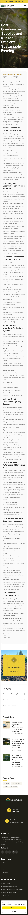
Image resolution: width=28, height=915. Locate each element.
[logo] (14, 800)
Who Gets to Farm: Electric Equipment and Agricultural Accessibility (17, 760)
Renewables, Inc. (18, 733)
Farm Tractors (8, 700)
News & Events (7, 883)
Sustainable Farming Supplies (12, 74)
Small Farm (6, 783)
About (4, 866)
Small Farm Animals (9, 706)
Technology (6, 637)
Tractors (6, 786)
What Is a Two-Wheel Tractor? (11, 886)
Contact (5, 872)
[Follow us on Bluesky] (16, 852)
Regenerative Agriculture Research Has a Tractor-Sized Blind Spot (17, 727)
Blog (4, 869)
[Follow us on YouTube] (6, 852)
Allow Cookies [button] (14, 907)
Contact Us (12, 671)
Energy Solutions (16, 783)
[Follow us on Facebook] (9, 852)
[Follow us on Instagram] (2, 852)
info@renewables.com (14, 667)
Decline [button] (14, 911)
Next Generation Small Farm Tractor (13, 889)
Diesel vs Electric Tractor (10, 893)
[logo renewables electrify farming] (7, 5)
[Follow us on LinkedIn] (13, 852)
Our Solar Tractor (8, 896)
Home (4, 863)
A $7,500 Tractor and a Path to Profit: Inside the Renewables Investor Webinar (18, 743)
